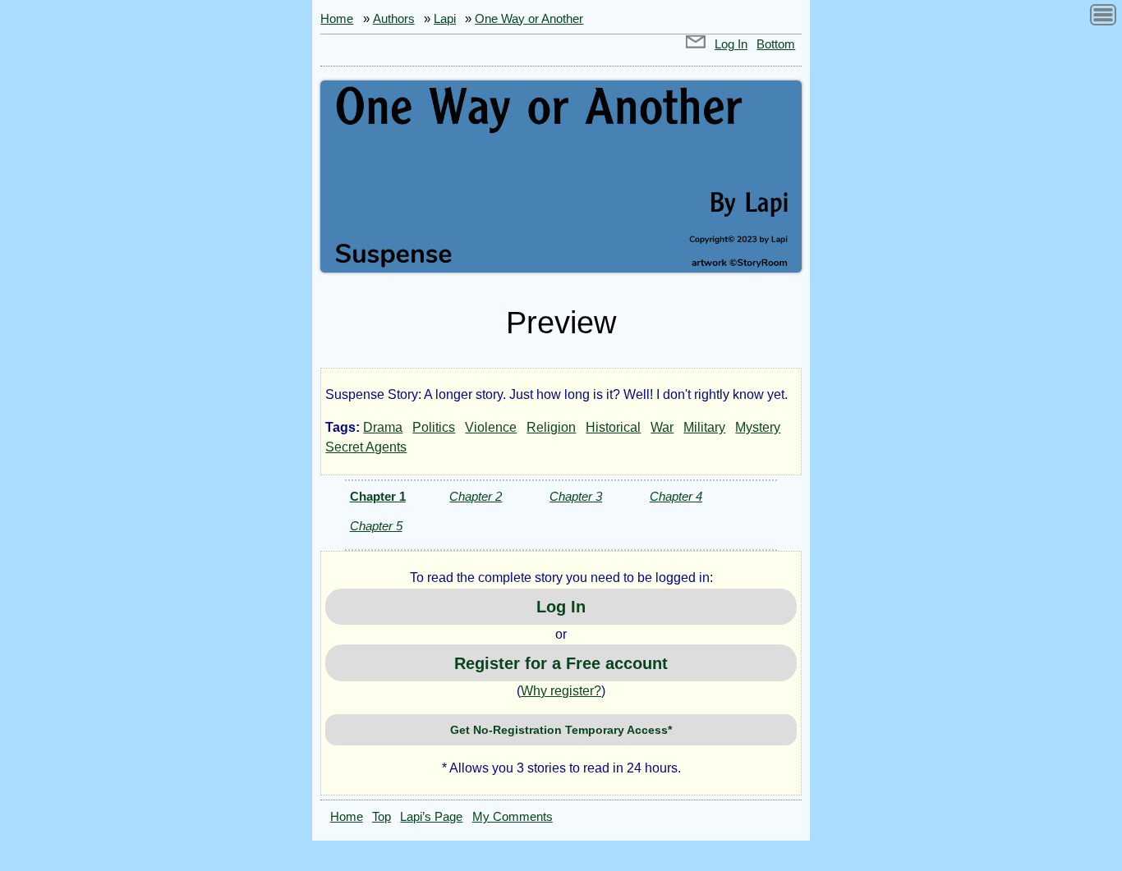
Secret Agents (366, 447)
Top (381, 816)
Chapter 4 (676, 496)
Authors (394, 18)
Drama (382, 427)
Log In (731, 44)
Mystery (757, 427)
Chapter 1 (378, 496)
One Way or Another (529, 18)
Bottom (775, 44)
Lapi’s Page (431, 816)
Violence (491, 427)
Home (336, 18)
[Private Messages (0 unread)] (696, 44)
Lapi (445, 18)
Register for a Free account (561, 663)
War (662, 427)
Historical (613, 427)
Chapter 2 (475, 496)
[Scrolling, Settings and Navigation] (1103, 18)
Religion (551, 427)
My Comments (512, 816)
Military (704, 427)
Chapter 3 (576, 496)
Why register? (561, 691)
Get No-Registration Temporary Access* (561, 729)
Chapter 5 (376, 526)
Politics (433, 427)
